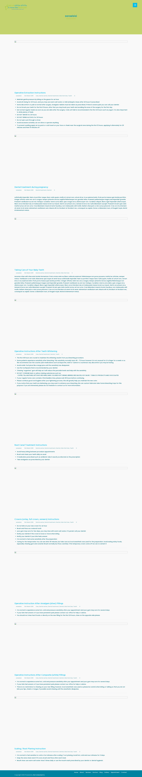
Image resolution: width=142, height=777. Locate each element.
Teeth (70, 96)
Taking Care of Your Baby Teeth (29, 270)
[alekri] (16, 7)
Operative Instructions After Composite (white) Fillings (40, 675)
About (82, 772)
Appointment (115, 772)
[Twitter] (127, 5)
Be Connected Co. (39, 775)
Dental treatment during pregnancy (31, 187)
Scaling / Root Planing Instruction (30, 748)
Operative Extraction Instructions (30, 93)
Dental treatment (53, 96)
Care (37, 96)
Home (76, 772)
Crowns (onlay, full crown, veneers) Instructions (36, 519)
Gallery (106, 772)
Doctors (95, 772)
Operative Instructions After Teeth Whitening (35, 351)
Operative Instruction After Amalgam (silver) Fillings (38, 603)
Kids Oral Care (63, 96)
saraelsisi (19, 96)
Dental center (43, 96)
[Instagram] (129, 5)
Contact (124, 772)
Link (49, 65)
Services (88, 772)
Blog (101, 772)
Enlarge (93, 65)
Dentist (49, 190)
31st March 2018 (28, 96)
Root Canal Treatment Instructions (30, 445)
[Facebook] (125, 5)
